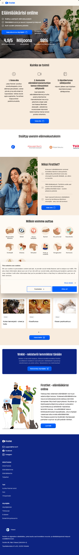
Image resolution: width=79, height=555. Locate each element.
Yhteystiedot (6, 496)
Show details (68, 283)
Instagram (8, 455)
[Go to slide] (39, 332)
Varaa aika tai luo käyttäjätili (15, 32)
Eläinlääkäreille (7, 473)
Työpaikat (5, 477)
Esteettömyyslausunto (9, 518)
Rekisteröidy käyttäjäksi (38, 369)
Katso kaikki (38, 337)
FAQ (3, 492)
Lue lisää (48, 426)
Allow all (64, 289)
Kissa (31, 317)
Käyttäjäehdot (7, 507)
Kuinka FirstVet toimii (9, 488)
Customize (38, 289)
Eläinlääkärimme (7, 470)
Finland (13, 530)
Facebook (8, 451)
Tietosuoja (5, 511)
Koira (5, 317)
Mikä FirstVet (6, 466)
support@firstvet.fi (11, 447)
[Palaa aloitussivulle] (10, 2)
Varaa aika (38, 121)
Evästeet (5, 515)
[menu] (2, 3)
